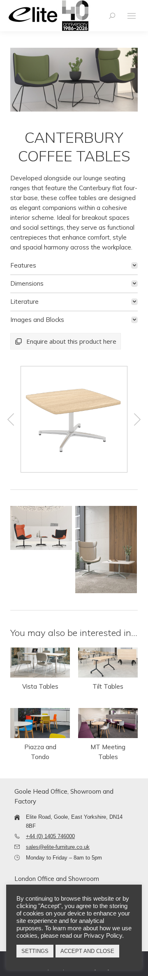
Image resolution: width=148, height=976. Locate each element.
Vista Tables (40, 686)
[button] (11, 419)
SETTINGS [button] (35, 951)
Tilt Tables (107, 686)
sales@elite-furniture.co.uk (58, 847)
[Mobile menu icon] (131, 16)
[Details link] (40, 663)
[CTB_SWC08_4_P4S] (73, 419)
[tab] (74, 265)
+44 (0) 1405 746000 (50, 836)
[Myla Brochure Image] (41, 528)
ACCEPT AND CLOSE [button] (87, 951)
